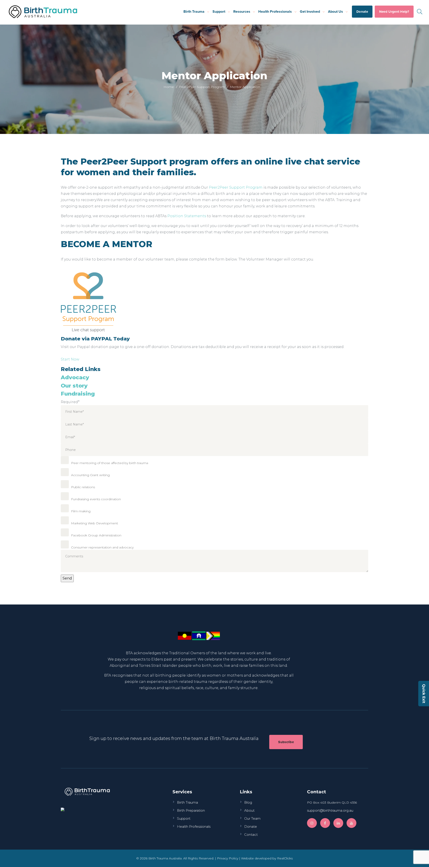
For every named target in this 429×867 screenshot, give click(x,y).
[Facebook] (325, 823)
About (249, 810)
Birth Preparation (191, 810)
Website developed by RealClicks (267, 858)
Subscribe (286, 742)
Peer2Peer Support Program (202, 87)
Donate (362, 11)
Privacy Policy (227, 858)
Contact (251, 834)
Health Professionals (275, 11)
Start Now (70, 359)
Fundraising (78, 393)
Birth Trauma (193, 11)
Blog (248, 802)
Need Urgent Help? (394, 11)
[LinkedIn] (338, 823)
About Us (335, 11)
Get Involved (310, 11)
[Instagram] (312, 823)
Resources (241, 11)
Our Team (252, 818)
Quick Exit (424, 693)
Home (169, 87)
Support (218, 11)
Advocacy (75, 377)
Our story (74, 385)
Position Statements (186, 216)
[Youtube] (351, 823)
